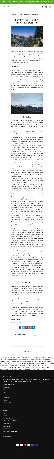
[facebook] (20, 327)
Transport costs (6, 428)
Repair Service (6, 418)
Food (4, 395)
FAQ (4, 413)
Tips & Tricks (6, 408)
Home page (13, 14)
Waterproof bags (7, 402)
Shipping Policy (6, 426)
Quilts (4, 389)
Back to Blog (28, 351)
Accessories (6, 397)
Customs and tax (7, 423)
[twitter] (23, 327)
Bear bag (5, 400)
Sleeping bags (6, 387)
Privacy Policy (6, 433)
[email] (30, 327)
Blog (18, 14)
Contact (5, 415)
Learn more (29, 381)
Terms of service (7, 436)
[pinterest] (26, 327)
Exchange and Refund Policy (10, 431)
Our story (5, 410)
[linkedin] (33, 327)
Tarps (4, 392)
